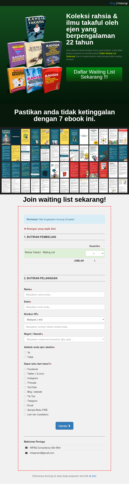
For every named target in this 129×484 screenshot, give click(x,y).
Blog (112, 3)
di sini (93, 476)
